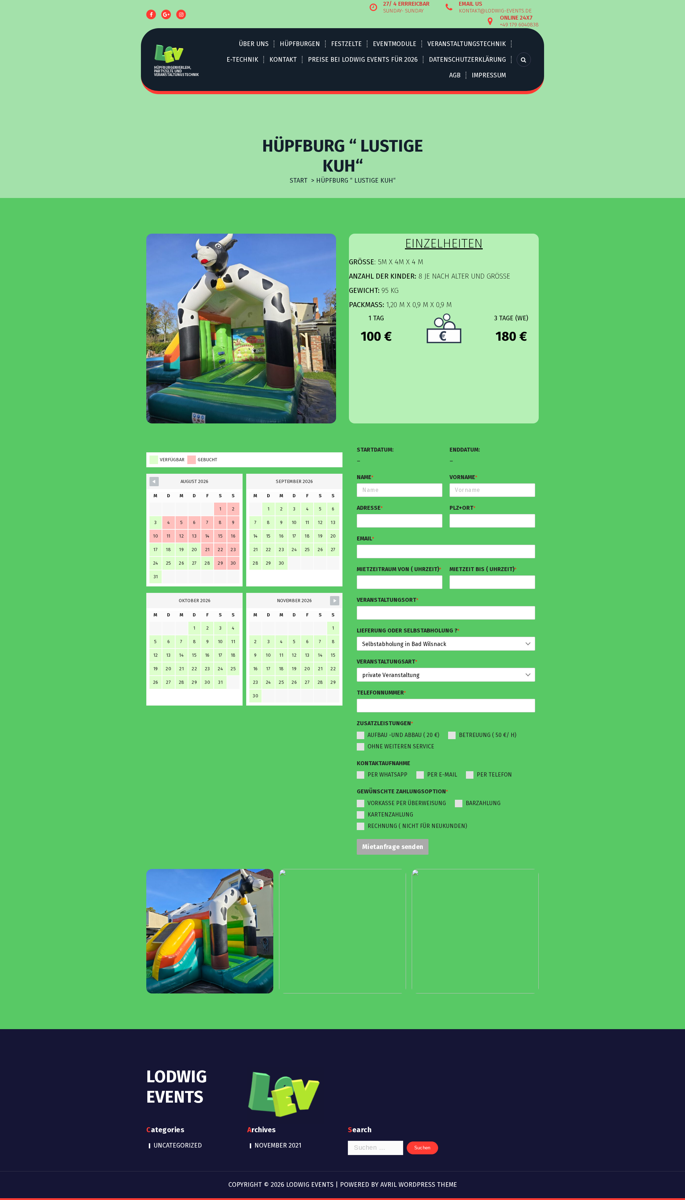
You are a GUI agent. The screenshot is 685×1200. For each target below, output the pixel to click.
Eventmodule (394, 44)
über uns (254, 44)
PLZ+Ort (462, 507)
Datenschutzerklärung (467, 59)
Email (365, 538)
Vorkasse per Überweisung (406, 803)
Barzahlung (483, 803)
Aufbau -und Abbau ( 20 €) (403, 735)
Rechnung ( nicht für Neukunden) (417, 826)
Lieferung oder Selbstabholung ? (408, 630)
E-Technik (242, 59)
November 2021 (277, 1145)
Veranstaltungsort (387, 599)
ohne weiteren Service (400, 746)
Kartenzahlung (390, 814)
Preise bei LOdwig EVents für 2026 (363, 59)
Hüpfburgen (300, 44)
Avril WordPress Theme (418, 1185)
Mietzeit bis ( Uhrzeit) (483, 569)
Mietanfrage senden (392, 847)
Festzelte (346, 44)
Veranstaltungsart (387, 661)
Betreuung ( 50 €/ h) (487, 735)
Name (365, 477)
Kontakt (283, 59)
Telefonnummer (381, 692)
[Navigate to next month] (334, 600)
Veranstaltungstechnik (466, 44)
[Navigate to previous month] (154, 481)
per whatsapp (387, 774)
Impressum (489, 75)
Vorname (463, 477)
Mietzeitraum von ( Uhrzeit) (399, 569)
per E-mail (442, 774)
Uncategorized (177, 1145)
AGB (455, 75)
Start (299, 180)
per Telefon (494, 774)
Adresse (369, 507)
